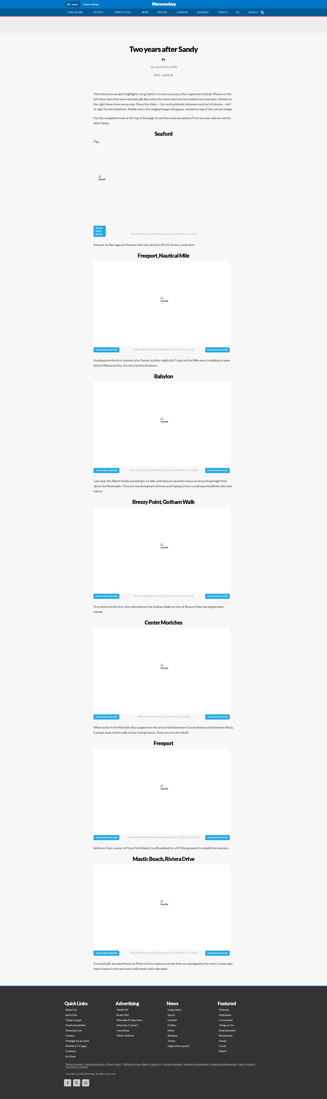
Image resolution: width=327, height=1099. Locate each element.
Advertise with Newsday (224, 1064)
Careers (70, 1035)
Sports (98, 12)
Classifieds (122, 1030)
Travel (222, 1045)
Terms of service (74, 1064)
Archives (70, 1056)
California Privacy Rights (136, 1064)
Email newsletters (75, 1025)
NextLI (223, 1051)
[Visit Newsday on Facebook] (67, 1082)
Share (166, 75)
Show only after (99, 231)
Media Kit (122, 1009)
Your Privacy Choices (76, 1066)
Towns (171, 1040)
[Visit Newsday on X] (76, 1082)
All (238, 12)
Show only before (106, 350)
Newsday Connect (127, 1025)
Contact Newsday (172, 1064)
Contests (70, 1051)
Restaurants (226, 1035)
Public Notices (125, 1035)
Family (223, 1040)
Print (157, 75)
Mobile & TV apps (76, 1045)
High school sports (179, 1045)
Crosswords (226, 1020)
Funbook (224, 1009)
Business (203, 12)
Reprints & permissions (196, 1064)
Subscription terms (95, 1064)
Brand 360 (122, 1014)
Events (223, 12)
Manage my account (77, 1040)
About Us (71, 1009)
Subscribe (71, 1014)
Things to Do (226, 1025)
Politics (172, 1025)
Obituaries (225, 1014)
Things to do (122, 12)
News (145, 12)
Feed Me (162, 12)
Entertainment (227, 1030)
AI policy (250, 1064)
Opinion (182, 12)
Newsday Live (73, 1030)
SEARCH (253, 12)
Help (241, 1064)
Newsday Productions (129, 1020)
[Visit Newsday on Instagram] (85, 1082)
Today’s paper (73, 1020)
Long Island (75, 12)
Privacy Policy (114, 1064)
